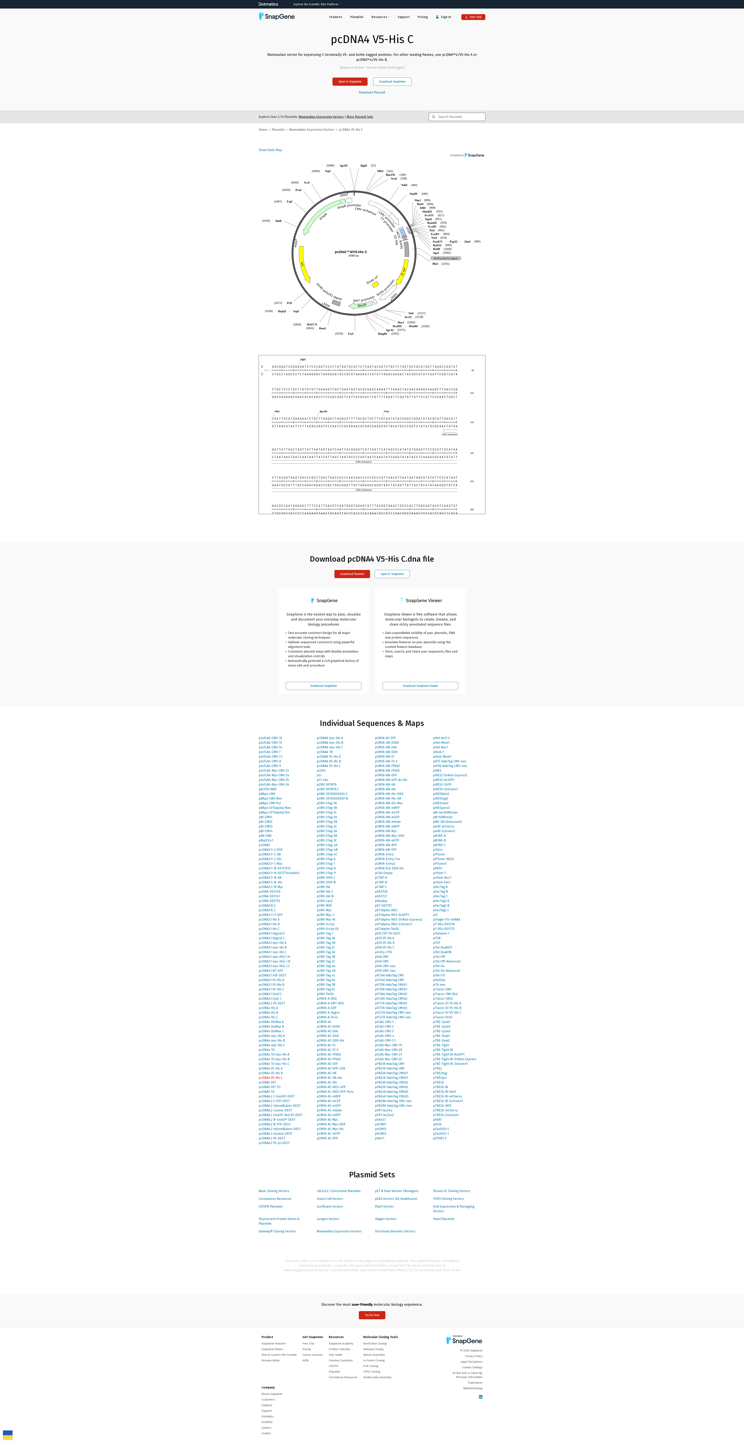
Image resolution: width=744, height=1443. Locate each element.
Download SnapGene (392, 81)
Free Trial (475, 17)
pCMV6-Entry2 (385, 863)
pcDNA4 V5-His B (271, 1073)
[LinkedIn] (480, 1397)
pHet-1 (379, 1138)
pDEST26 (381, 891)
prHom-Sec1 (441, 882)
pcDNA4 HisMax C (271, 1031)
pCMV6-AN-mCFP (387, 812)
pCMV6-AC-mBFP (329, 1096)
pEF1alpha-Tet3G (387, 929)
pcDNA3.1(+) (267, 905)
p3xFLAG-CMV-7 (270, 752)
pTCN (437, 938)
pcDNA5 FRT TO (269, 1087)
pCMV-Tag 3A (326, 952)
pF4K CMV (382, 961)
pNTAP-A (439, 836)
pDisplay (381, 901)
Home (263, 129)
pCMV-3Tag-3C (327, 840)
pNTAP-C (439, 845)
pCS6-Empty (384, 873)
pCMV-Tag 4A (326, 966)
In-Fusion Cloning (374, 1360)
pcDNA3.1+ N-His (270, 882)
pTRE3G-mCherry (445, 1110)
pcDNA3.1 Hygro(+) (272, 933)
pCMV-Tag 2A (326, 938)
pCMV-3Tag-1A (327, 803)
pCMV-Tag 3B (326, 957)
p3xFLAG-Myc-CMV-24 (274, 775)
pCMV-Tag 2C (326, 947)
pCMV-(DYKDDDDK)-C (332, 794)
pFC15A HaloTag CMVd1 (391, 984)
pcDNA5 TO (266, 1092)
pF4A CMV (381, 957)
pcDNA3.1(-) (267, 910)
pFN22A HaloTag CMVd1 (391, 1073)
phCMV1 (380, 1124)
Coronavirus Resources (275, 1199)
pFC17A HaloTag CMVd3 (391, 1003)
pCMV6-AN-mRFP (387, 826)
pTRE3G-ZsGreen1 (446, 1115)
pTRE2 (437, 1068)
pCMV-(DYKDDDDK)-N (332, 798)
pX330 (437, 1124)
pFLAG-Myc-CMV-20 (388, 1050)
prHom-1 (439, 873)
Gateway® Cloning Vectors (277, 1231)
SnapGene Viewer (272, 1349)
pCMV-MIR (324, 905)
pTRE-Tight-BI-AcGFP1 (448, 1054)
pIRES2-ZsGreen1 (445, 789)
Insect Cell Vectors (330, 1199)
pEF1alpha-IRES (386, 910)
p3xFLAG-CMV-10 (270, 738)
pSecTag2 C (441, 910)
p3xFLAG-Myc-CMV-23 (274, 770)
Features (335, 17)
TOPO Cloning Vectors (448, 1199)
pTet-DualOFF (442, 947)
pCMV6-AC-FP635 (329, 1059)
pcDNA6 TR (325, 752)
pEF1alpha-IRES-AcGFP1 (392, 915)
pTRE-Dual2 (441, 1040)
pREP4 (437, 868)
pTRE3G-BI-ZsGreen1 (448, 1101)
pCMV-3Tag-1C (327, 812)
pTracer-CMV (442, 989)
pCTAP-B (381, 882)
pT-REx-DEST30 (444, 924)
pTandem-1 (441, 933)
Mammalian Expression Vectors (339, 1231)
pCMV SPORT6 (327, 784)
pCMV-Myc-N (326, 919)
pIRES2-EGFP (442, 784)
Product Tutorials (339, 1349)
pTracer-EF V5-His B (447, 1008)
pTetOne (439, 980)
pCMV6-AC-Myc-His (330, 1129)
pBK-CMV (265, 836)
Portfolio (267, 1422)
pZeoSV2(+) (441, 1129)
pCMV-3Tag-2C (327, 826)
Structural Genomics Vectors (395, 1231)
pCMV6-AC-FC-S (327, 1050)
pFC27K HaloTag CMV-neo (393, 1017)
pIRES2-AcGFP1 (443, 780)
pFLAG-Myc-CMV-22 (388, 1059)
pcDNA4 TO (267, 1050)
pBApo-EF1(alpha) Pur (274, 812)
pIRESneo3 (440, 803)
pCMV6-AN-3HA (386, 747)
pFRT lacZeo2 (384, 1115)
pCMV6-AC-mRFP (329, 1115)
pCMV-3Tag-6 (326, 859)
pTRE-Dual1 (441, 1036)
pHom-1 (438, 752)
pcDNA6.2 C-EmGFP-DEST (277, 1096)
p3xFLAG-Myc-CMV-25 (274, 780)
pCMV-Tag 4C (326, 975)
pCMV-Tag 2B (326, 943)
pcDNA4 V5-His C (270, 1078)
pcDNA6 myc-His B (330, 742)
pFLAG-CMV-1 (384, 1022)
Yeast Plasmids (444, 1219)
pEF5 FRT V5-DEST (387, 933)
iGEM (305, 1360)
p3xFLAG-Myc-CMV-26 (274, 784)
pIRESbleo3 (441, 794)
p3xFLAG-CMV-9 (270, 766)
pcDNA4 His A (268, 1008)
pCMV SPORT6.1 (327, 789)
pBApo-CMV (267, 794)
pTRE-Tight (441, 1045)
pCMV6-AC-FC (326, 1045)
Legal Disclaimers (471, 1361)
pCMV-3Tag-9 (326, 873)
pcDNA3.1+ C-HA (270, 854)
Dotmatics (268, 1416)
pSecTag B (440, 891)
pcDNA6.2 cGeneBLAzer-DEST (280, 1106)
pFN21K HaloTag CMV (390, 1068)
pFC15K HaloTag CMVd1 (391, 989)
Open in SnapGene (350, 81)
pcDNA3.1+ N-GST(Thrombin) (279, 873)
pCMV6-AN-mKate (388, 822)
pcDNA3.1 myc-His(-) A (274, 957)
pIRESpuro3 (441, 808)
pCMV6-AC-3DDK (328, 1026)
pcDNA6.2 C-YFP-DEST (274, 1101)
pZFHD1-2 (440, 1138)
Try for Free (372, 1315)
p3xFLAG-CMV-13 (270, 742)
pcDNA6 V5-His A (329, 756)
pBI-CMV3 (265, 826)
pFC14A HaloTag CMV (389, 975)
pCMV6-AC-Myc (327, 1119)
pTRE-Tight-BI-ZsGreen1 (450, 1064)
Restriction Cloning (375, 1343)
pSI (435, 915)
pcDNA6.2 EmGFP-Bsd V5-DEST (281, 1115)
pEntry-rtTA (383, 952)
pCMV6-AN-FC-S (386, 761)
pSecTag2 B (441, 905)
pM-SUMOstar (443, 817)
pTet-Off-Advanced (447, 961)
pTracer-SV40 (442, 1017)
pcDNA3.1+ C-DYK (271, 850)
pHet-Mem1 (441, 742)
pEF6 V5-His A (384, 938)
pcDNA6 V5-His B (329, 761)
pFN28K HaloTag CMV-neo (393, 1106)
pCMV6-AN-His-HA (388, 798)
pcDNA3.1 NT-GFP (271, 971)
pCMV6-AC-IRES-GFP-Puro (335, 1092)
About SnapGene (272, 1394)
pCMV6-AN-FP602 (387, 766)
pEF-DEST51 (383, 905)
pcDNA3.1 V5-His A (271, 980)
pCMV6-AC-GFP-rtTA (331, 1068)
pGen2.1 (380, 1119)
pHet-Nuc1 (440, 747)
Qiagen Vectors (386, 1219)
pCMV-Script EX (328, 929)
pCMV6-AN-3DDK (387, 742)
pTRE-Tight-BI (443, 1050)
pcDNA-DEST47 (269, 896)
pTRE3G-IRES (442, 1106)
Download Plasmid (372, 92)
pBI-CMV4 (266, 831)
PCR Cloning (370, 1366)
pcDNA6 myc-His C (330, 747)
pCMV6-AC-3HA (327, 1031)
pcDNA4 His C (268, 1017)
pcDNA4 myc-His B (272, 1040)
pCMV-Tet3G (325, 994)
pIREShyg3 (440, 798)
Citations (267, 1405)
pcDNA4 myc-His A (272, 1036)
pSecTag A (440, 887)
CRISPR (333, 1366)
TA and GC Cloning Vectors (451, 1191)
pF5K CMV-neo (385, 971)
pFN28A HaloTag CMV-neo (393, 1101)
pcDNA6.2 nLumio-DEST (275, 1133)
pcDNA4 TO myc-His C (274, 1064)
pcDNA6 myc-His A (330, 738)
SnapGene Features (274, 1343)
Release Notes (271, 1360)
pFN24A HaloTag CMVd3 (391, 1092)
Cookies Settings (472, 1367)
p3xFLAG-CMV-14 (270, 747)
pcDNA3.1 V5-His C (271, 989)
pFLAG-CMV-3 (384, 1031)
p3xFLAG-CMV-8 (270, 761)
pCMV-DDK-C (326, 877)
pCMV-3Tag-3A (327, 831)
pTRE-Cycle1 (441, 1022)
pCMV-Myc (324, 910)
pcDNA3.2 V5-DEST (272, 1003)
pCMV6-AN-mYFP (387, 840)
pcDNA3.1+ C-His (270, 859)
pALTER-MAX (267, 789)
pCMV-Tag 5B (326, 984)
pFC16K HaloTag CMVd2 (391, 998)
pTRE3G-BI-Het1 (444, 1092)
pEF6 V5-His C (384, 947)
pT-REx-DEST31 (444, 929)
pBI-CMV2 (265, 822)
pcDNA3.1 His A (269, 919)
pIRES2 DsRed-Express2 (450, 775)
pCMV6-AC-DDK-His (330, 1040)
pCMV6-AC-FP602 (329, 1054)
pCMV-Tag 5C (326, 989)
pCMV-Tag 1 (325, 933)
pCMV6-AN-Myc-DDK (389, 836)
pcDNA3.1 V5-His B (271, 984)
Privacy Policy (473, 1356)
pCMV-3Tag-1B (327, 808)
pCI (319, 775)
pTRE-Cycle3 (441, 1031)
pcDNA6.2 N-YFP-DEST (275, 1124)
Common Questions (341, 1360)
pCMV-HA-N (325, 896)
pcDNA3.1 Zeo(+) (270, 994)
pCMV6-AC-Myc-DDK (331, 1124)
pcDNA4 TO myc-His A (274, 1054)
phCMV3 (380, 1133)
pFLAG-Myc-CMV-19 (388, 1045)
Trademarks (475, 1382)
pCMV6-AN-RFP (386, 845)
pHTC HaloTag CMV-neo (449, 761)
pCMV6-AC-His (327, 1082)
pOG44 (438, 850)
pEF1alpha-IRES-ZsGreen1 (393, 924)
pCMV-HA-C (325, 891)
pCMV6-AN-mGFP (387, 817)
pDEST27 (381, 896)
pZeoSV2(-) (441, 1133)
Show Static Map (270, 150)
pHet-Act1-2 (441, 738)
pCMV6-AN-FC (385, 756)
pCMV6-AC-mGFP (329, 1106)
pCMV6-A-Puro (327, 1017)
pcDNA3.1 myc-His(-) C (274, 966)
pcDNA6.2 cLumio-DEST (275, 1110)
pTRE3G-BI (440, 1087)
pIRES (437, 770)
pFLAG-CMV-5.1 (385, 1040)
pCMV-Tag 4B (326, 971)
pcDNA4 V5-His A (270, 1068)
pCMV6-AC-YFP (385, 738)
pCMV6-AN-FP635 (387, 770)
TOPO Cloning (371, 1371)
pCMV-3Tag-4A (327, 845)
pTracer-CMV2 (443, 998)
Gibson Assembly (374, 1355)
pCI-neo (322, 780)
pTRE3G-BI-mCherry (447, 1096)
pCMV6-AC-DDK (328, 1036)
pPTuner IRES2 (443, 859)
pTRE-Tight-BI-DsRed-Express (454, 1059)
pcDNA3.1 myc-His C (272, 952)
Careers (266, 1427)
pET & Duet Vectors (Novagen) (396, 1191)
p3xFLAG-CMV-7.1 (270, 756)
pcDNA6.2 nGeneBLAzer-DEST (280, 1129)
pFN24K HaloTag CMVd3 (391, 1096)
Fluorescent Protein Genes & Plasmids (279, 1221)
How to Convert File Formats (279, 1355)
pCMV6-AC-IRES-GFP (331, 1087)
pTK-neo (439, 984)
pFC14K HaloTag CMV (389, 980)
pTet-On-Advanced (446, 971)
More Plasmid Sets (360, 117)
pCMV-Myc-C (326, 915)
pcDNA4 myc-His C (272, 1045)
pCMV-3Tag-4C (327, 854)
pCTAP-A (381, 877)
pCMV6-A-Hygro (328, 1012)
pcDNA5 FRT (267, 1082)
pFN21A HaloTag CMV (389, 1064)
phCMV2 (380, 1129)
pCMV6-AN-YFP (385, 850)
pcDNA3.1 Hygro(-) (271, 938)
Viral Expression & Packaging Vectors (453, 1209)
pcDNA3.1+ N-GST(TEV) (274, 868)
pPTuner (439, 854)
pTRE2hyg (440, 1073)
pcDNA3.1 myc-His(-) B (274, 961)
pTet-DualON (442, 952)
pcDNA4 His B (268, 1012)
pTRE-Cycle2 (441, 1026)
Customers (268, 1399)
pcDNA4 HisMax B (271, 1026)
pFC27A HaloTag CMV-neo (393, 1012)
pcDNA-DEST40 (269, 891)
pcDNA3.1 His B (269, 924)
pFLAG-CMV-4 (384, 1036)
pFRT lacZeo (383, 1110)
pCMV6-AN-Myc (386, 831)
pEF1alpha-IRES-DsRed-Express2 (398, 919)
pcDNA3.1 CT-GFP (270, 915)
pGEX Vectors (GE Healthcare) (396, 1199)
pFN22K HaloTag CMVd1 (391, 1078)
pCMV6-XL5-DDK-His (389, 868)
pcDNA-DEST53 (269, 901)
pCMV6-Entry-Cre (387, 859)
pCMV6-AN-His (385, 789)
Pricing (423, 17)
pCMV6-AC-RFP (327, 1138)
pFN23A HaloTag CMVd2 (391, 1082)
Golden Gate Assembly (377, 1377)
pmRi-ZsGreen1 (444, 831)
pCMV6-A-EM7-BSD (330, 1003)
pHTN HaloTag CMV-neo (450, 766)
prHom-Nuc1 (442, 877)
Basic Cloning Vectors (274, 1191)
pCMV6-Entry (384, 854)
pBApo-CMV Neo (270, 798)
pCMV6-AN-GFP (386, 775)
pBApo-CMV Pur (270, 803)
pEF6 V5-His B (384, 943)
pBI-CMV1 (265, 817)
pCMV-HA (323, 887)
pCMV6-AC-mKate (329, 1110)
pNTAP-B (439, 840)
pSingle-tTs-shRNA (446, 919)
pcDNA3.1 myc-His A (272, 943)
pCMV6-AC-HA (326, 1073)
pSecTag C (440, 896)
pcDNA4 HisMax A (271, 1022)
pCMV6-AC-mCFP (328, 1101)
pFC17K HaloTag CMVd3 (391, 1008)
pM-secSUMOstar (445, 812)
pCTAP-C (381, 887)
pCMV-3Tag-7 (326, 863)
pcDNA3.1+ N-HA (270, 877)
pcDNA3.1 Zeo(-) (270, 998)
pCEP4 (321, 770)
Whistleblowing (472, 1388)
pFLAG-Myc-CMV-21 (388, 1054)
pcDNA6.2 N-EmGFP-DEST (277, 1119)
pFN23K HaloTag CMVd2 (391, 1087)
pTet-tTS (439, 975)
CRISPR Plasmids (271, 1206)
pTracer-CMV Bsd (445, 994)
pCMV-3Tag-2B (327, 822)
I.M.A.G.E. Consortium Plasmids (339, 1191)
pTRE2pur (440, 1078)
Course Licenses (312, 1355)
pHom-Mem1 (442, 756)
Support (404, 17)
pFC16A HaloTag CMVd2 (391, 994)
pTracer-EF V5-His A (447, 1003)
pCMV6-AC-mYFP (328, 1133)
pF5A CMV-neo (385, 966)
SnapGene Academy (341, 1343)
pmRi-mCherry (443, 826)
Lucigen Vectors (328, 1219)
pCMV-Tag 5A (326, 980)
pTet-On (439, 966)
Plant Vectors (384, 1206)
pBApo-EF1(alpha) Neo (275, 808)
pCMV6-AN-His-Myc (389, 803)
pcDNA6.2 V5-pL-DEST (274, 1143)
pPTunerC (440, 863)
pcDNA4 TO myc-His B (274, 1059)
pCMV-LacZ (325, 901)
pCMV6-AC (324, 1022)
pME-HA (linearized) (447, 822)
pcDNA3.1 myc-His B (273, 947)
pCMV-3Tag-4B (327, 850)
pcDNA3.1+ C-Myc (270, 863)
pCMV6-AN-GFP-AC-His (391, 780)
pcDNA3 (264, 845)
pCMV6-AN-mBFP (387, 808)
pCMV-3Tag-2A (327, 817)
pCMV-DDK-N (326, 882)
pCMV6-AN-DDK (386, 752)
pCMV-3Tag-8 (326, 868)
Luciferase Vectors (330, 1206)
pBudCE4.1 (266, 840)
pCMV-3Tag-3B (327, 836)
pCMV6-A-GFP (326, 1008)
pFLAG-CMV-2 (384, 1026)
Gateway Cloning (373, 1349)
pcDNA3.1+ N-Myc (271, 887)
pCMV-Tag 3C (326, 961)
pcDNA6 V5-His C (329, 766)
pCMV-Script (325, 924)
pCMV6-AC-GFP (327, 1064)
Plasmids (356, 17)
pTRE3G (438, 1082)
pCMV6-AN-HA (385, 784)
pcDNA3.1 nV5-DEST (272, 975)
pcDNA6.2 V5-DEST (272, 1138)
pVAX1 (437, 1119)
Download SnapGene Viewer (420, 686)
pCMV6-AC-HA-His (329, 1078)
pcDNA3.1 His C (269, 929)
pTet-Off (439, 957)
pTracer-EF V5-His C (447, 1012)
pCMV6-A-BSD (327, 998)
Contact (266, 1433)
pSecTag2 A (441, 901)
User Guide (335, 1355)
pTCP (436, 943)
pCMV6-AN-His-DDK (389, 794)
